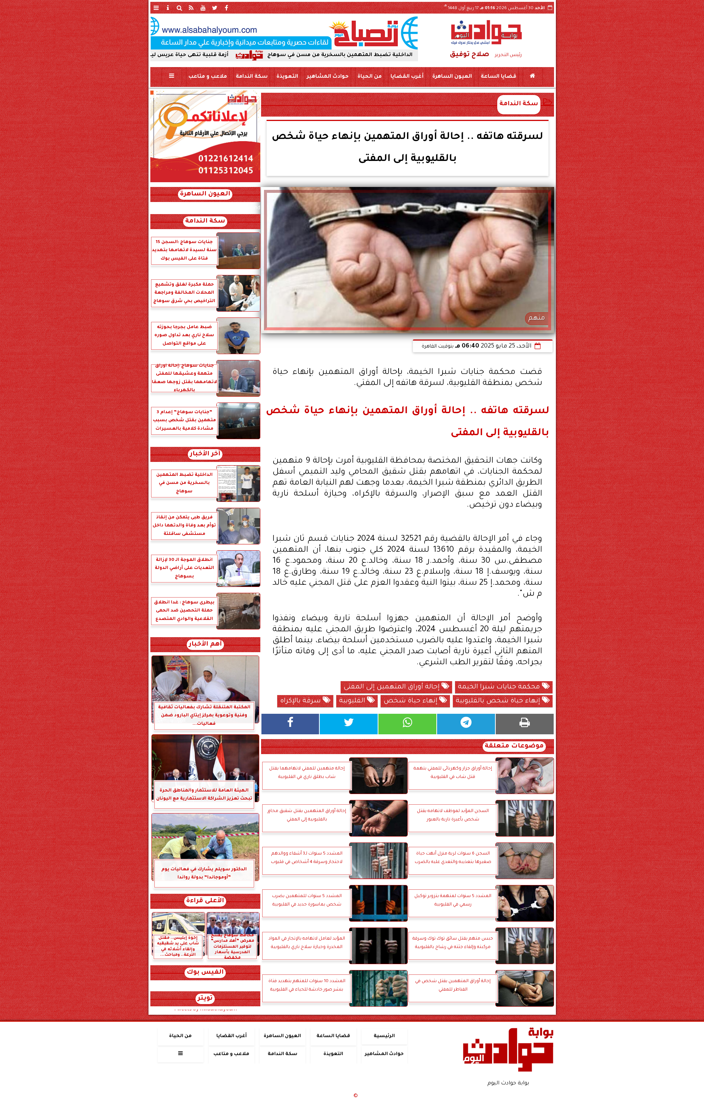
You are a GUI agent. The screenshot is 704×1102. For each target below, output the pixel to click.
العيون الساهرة (452, 77)
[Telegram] (466, 724)
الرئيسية (384, 1036)
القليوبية (353, 701)
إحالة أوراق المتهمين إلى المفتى (392, 687)
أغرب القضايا (406, 77)
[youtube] (203, 8)
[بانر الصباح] (284, 32)
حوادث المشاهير (327, 77)
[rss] (191, 8)
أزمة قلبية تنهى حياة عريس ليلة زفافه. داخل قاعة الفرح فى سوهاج (201, 55)
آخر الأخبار (205, 454)
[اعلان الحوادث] (205, 181)
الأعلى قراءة (205, 901)
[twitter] (215, 8)
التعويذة (287, 77)
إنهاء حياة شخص (411, 701)
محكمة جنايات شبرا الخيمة (500, 687)
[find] (180, 8)
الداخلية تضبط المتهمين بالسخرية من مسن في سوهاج (398, 55)
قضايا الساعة (498, 77)
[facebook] (226, 8)
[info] (168, 8)
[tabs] (156, 8)
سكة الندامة (251, 77)
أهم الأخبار (205, 644)
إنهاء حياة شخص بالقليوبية (499, 701)
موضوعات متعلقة (514, 746)
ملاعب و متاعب (207, 77)
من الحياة (369, 77)
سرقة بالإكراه (301, 701)
